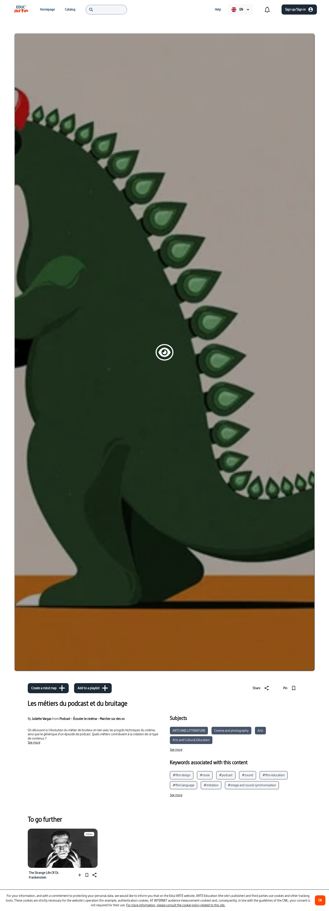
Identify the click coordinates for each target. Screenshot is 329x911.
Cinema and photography (231, 730)
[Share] (94, 875)
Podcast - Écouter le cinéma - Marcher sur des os (92, 718)
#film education (274, 775)
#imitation (211, 785)
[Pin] (86, 875)
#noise (205, 775)
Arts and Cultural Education (191, 740)
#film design (181, 775)
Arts (260, 730)
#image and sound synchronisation (252, 785)
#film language (183, 785)
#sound (247, 775)
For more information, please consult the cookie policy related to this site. (175, 905)
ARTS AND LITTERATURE (189, 730)
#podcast (226, 775)
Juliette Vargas (41, 719)
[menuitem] (21, 9)
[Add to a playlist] (80, 875)
